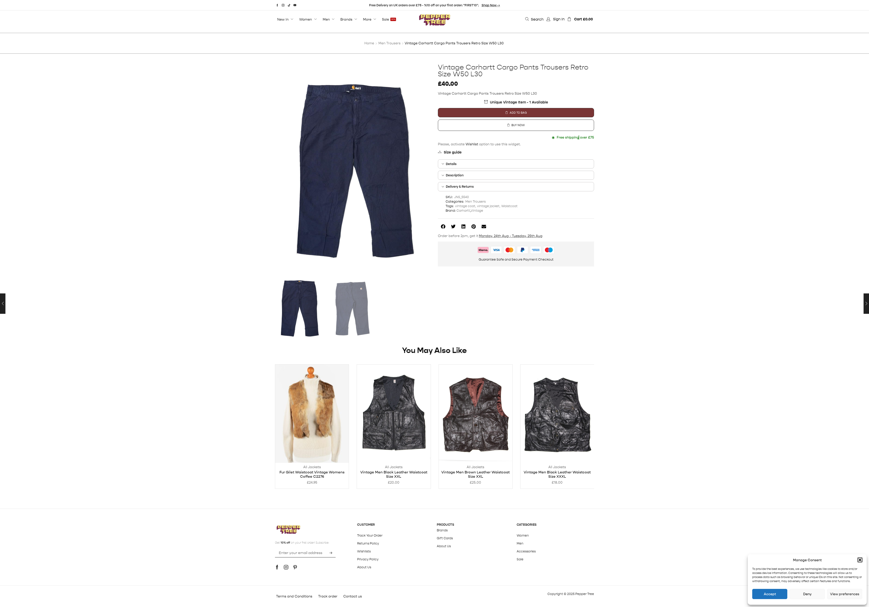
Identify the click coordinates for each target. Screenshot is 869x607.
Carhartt (463, 211)
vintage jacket (488, 206)
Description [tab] (455, 175)
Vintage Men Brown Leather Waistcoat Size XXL (475, 474)
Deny (807, 594)
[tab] (516, 163)
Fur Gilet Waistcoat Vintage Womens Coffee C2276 (311, 474)
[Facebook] (277, 5)
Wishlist (472, 144)
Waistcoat (509, 206)
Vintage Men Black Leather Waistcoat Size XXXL (557, 474)
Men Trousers (389, 43)
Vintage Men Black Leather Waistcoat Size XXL (393, 474)
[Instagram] (283, 5)
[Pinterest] (295, 567)
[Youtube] (295, 5)
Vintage (477, 211)
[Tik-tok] (289, 5)
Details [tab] (451, 164)
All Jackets (312, 467)
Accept (770, 594)
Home (369, 43)
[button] (860, 560)
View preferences (844, 594)
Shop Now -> (491, 5)
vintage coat (465, 206)
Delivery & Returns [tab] (460, 187)
